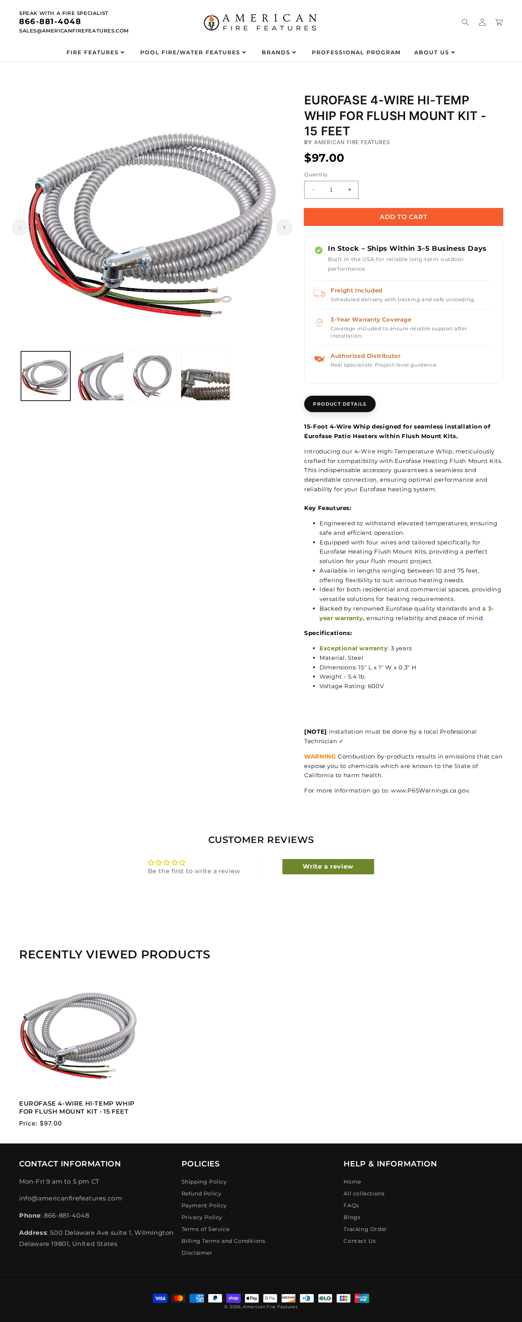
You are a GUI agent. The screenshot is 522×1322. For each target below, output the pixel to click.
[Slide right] (284, 227)
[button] (465, 22)
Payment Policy (204, 1205)
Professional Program (356, 52)
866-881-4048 (50, 21)
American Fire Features (270, 1306)
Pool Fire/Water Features (190, 52)
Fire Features (92, 52)
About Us (431, 52)
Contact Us (360, 1241)
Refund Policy (202, 1193)
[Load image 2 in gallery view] (98, 376)
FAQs (351, 1205)
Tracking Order (365, 1229)
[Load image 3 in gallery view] (152, 376)
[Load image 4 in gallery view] (205, 376)
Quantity (315, 174)
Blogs (352, 1217)
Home (352, 1181)
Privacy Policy (202, 1217)
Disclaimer (197, 1252)
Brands (276, 52)
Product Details (340, 404)
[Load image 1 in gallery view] (45, 376)
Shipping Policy (204, 1181)
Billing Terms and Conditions (224, 1241)
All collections (364, 1193)
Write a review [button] (328, 866)
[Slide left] (19, 227)
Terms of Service (206, 1229)
